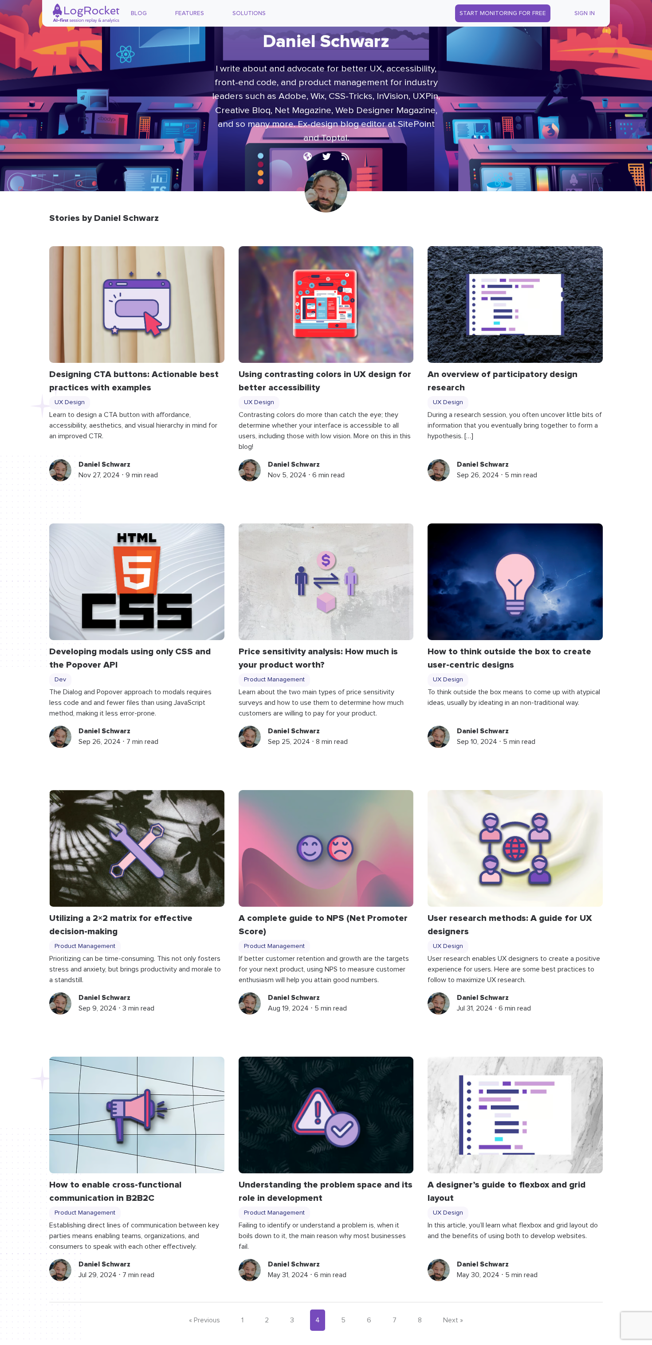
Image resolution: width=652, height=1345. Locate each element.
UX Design (70, 402)
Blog (139, 13)
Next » (453, 1320)
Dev (60, 679)
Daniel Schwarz (104, 464)
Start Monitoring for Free (503, 13)
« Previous (204, 1320)
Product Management (274, 679)
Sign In (584, 13)
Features (189, 13)
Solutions (249, 13)
